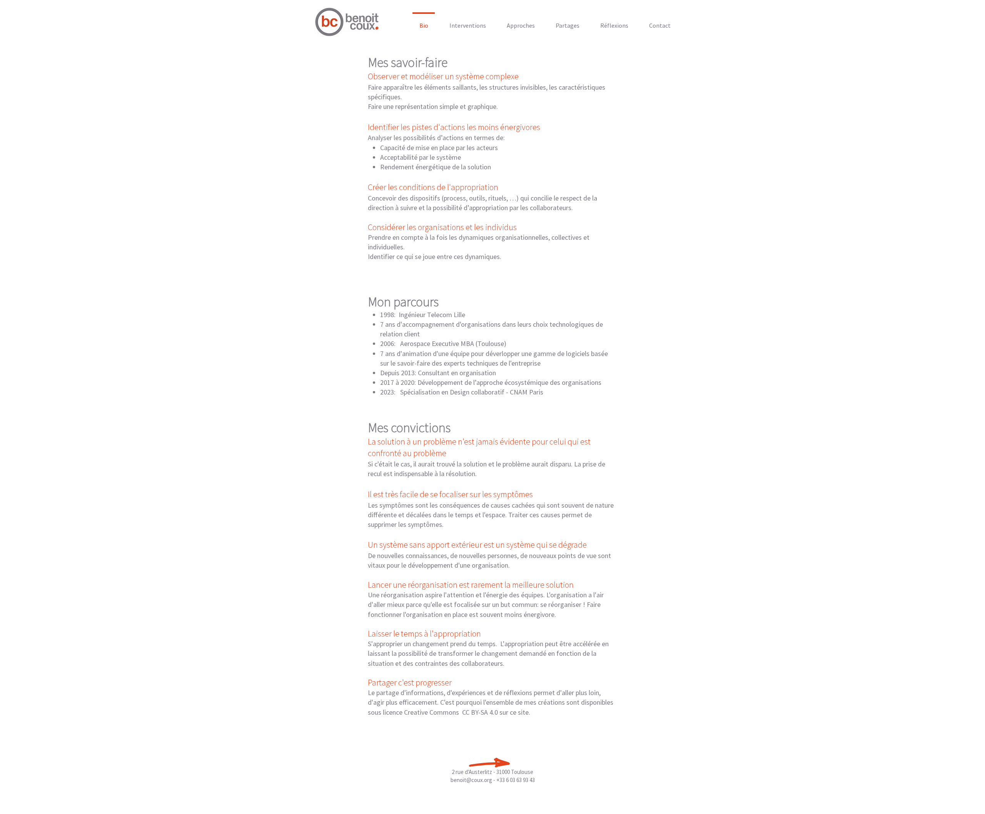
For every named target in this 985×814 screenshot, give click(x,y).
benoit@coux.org (471, 780)
